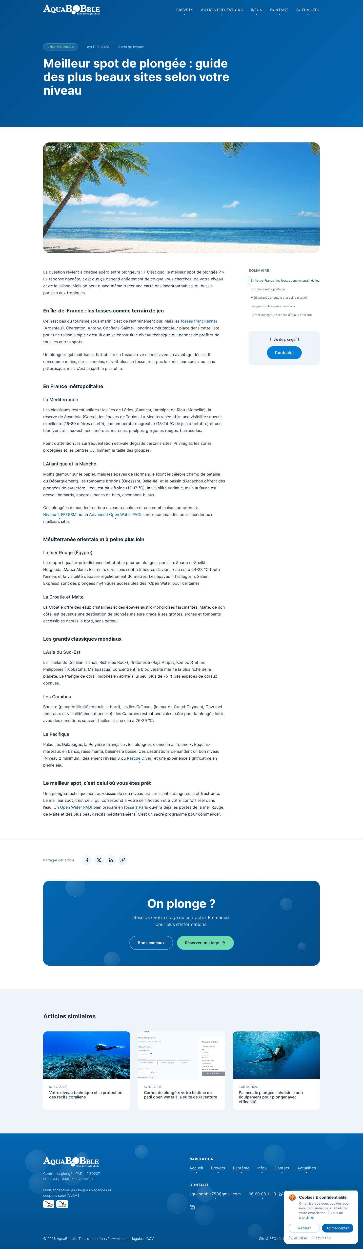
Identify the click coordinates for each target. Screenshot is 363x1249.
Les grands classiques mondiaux (273, 306)
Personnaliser (298, 1237)
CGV (150, 1238)
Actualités (308, 10)
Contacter (284, 352)
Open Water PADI (76, 807)
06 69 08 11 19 (262, 1193)
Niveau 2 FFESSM (59, 514)
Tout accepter (337, 1228)
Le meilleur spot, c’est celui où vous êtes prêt (281, 315)
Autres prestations (222, 10)
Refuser (304, 1228)
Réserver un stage (202, 942)
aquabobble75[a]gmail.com (215, 1193)
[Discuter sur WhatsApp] (281, 1193)
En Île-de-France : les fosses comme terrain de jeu (285, 280)
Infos (256, 10)
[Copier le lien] (123, 860)
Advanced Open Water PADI (115, 514)
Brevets (184, 10)
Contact (279, 10)
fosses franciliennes (199, 321)
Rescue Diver (139, 758)
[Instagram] (192, 1208)
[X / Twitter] (99, 860)
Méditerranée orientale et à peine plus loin (279, 297)
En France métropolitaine (268, 289)
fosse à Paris (136, 807)
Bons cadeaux (151, 942)
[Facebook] (87, 860)
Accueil (196, 1167)
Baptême (241, 1167)
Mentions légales (130, 1238)
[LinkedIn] (111, 860)
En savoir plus (321, 1237)
